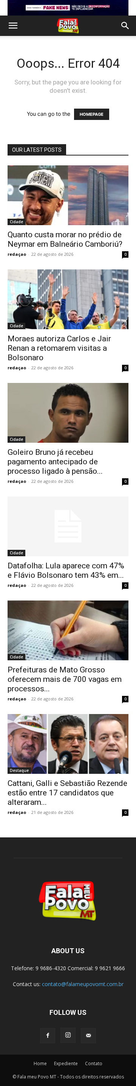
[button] (13, 26)
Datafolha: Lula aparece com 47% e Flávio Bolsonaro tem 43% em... (66, 570)
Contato (93, 1063)
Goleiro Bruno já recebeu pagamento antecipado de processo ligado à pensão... (55, 462)
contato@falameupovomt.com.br (83, 984)
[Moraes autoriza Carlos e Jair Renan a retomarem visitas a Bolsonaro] (68, 299)
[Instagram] (68, 1035)
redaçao (17, 254)
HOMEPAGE (92, 114)
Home (40, 1063)
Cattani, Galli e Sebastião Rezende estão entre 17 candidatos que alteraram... (67, 793)
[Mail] (88, 1035)
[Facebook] (47, 1035)
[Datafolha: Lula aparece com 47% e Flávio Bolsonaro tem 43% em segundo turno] (68, 526)
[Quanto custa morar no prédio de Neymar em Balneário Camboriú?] (68, 195)
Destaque (19, 770)
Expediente (66, 1063)
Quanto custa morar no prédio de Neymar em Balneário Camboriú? (65, 239)
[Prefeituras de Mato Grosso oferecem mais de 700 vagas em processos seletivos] (68, 630)
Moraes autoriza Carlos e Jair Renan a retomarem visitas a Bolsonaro (59, 348)
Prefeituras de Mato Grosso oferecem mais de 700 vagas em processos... (65, 679)
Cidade (16, 221)
